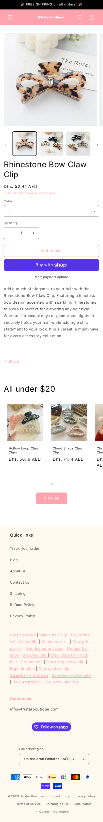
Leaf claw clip (23, 635)
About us (18, 571)
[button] (10, 17)
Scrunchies (31, 661)
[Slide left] (5, 144)
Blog (14, 560)
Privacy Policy (22, 616)
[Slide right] (97, 144)
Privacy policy (85, 796)
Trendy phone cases (44, 648)
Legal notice (83, 804)
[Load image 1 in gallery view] (24, 143)
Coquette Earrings (61, 682)
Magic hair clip (53, 635)
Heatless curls (54, 641)
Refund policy (60, 796)
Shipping (18, 593)
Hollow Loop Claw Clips (23, 450)
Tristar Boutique (32, 796)
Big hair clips (22, 668)
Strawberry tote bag (29, 675)
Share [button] (14, 361)
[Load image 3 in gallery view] (78, 143)
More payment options (51, 277)
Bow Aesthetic (26, 682)
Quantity (11, 223)
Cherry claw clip (54, 668)
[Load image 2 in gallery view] (51, 143)
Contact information (53, 811)
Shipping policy (57, 804)
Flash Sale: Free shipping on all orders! (30, 192)
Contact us (19, 582)
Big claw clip (35, 655)
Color (8, 201)
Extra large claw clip (65, 661)
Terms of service (28, 804)
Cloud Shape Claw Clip (67, 450)
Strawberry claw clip (71, 675)
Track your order (25, 548)
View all (52, 498)
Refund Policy (22, 605)
